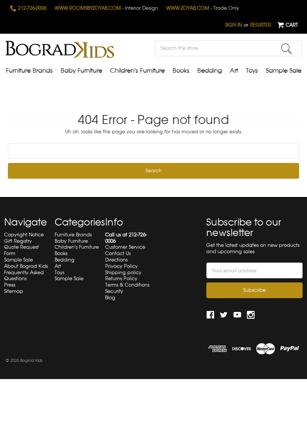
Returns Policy (121, 278)
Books (181, 71)
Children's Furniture (137, 71)
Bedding (209, 71)
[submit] (286, 48)
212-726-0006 (31, 8)
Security (114, 291)
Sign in (233, 25)
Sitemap (13, 291)
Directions (116, 260)
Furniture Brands (29, 71)
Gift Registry (18, 241)
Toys (252, 71)
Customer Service (125, 247)
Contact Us (118, 253)
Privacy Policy (121, 266)
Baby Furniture (81, 71)
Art (234, 71)
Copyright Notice (24, 234)
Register (260, 25)
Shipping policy (123, 272)
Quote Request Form (21, 250)
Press (9, 285)
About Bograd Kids (26, 266)
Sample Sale (283, 71)
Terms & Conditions (127, 285)
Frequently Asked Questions (24, 275)
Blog (110, 297)
